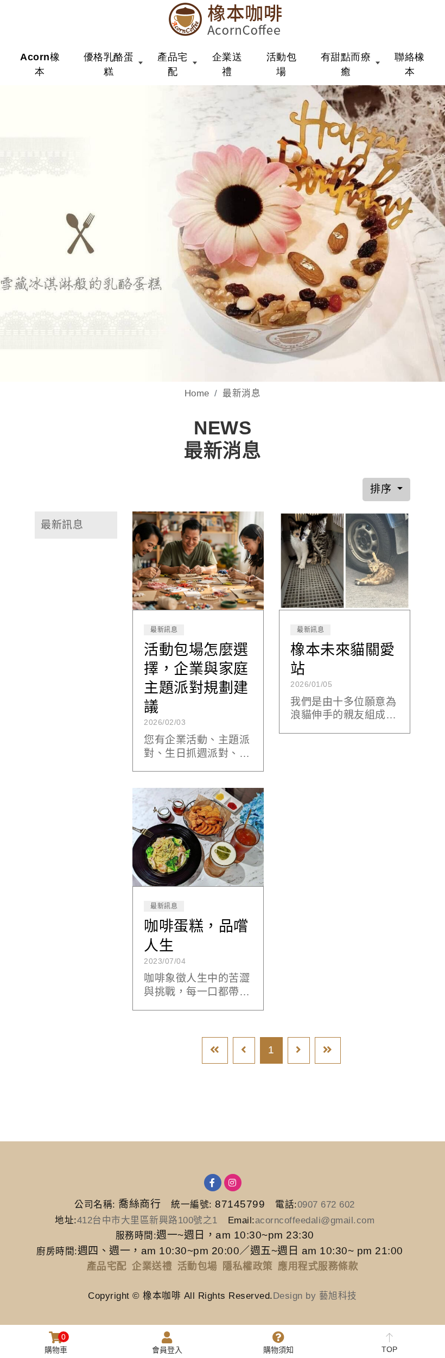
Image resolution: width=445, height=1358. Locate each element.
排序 (382, 489)
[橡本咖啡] (225, 19)
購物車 (55, 1343)
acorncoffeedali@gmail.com (315, 1220)
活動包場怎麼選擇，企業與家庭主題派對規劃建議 (196, 678)
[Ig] (232, 1182)
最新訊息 (62, 524)
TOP (389, 1349)
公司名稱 (93, 1204)
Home (197, 393)
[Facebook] (212, 1182)
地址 (64, 1220)
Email (240, 1220)
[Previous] (244, 1050)
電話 (284, 1204)
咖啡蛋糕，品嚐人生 (196, 935)
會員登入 (167, 1350)
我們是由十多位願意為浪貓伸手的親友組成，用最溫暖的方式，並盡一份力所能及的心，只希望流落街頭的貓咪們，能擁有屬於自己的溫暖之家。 (343, 709)
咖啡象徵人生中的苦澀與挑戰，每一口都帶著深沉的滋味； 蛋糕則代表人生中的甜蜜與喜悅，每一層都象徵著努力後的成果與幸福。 (197, 985)
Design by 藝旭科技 (315, 1296)
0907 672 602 (326, 1204)
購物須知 (278, 1350)
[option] (222, 233)
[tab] (76, 525)
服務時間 (135, 1235)
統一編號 (190, 1204)
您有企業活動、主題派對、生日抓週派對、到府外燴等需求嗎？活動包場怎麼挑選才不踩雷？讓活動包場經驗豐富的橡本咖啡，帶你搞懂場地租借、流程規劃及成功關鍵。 (197, 747)
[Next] (299, 1050)
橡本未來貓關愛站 (342, 659)
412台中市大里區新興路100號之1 (147, 1220)
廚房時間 (55, 1251)
